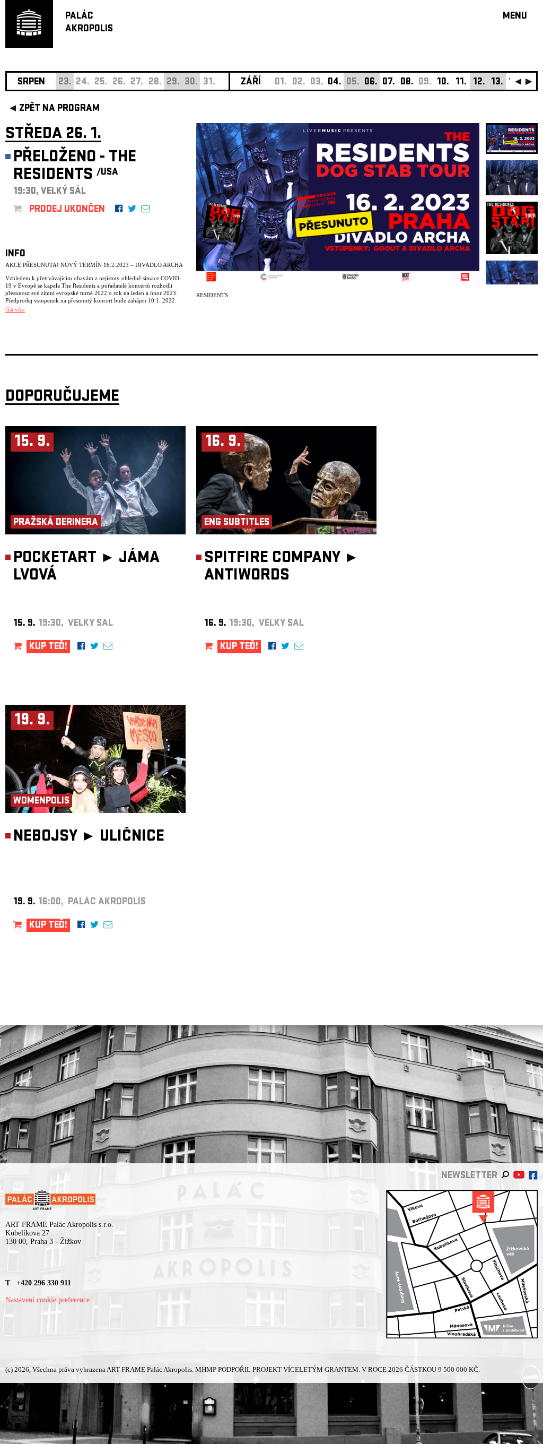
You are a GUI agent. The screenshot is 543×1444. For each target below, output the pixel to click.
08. (407, 82)
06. (371, 82)
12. (479, 82)
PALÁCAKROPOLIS (89, 23)
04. (334, 82)
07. (388, 82)
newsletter (469, 1176)
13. (497, 82)
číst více (15, 309)
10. (443, 82)
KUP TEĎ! (48, 647)
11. (461, 82)
